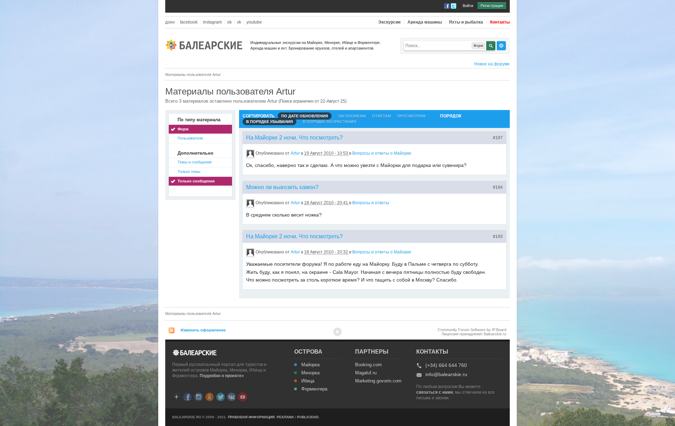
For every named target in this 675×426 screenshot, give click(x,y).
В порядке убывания (269, 122)
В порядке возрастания (329, 122)
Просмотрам (411, 116)
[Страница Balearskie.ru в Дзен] (176, 396)
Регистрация (492, 6)
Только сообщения (196, 181)
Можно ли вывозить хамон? (282, 187)
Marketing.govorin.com (378, 381)
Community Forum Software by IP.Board (472, 330)
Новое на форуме (492, 64)
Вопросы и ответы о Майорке (381, 153)
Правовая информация (251, 417)
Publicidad (308, 417)
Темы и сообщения (195, 162)
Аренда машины (424, 22)
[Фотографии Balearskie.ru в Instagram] (198, 396)
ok (229, 22)
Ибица (307, 381)
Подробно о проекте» (222, 375)
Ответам (381, 116)
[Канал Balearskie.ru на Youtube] (242, 396)
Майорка (310, 364)
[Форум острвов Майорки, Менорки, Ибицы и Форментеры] (206, 44)
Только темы (189, 171)
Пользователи (190, 138)
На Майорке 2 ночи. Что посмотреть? (294, 138)
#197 (498, 137)
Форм (183, 129)
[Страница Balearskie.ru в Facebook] (187, 396)
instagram (212, 22)
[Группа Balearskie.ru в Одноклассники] (209, 396)
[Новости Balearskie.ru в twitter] (220, 396)
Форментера (314, 389)
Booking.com (368, 364)
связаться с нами (434, 392)
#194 (498, 187)
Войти (468, 6)
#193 (498, 236)
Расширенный (501, 45)
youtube (254, 22)
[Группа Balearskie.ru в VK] (231, 396)
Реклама (285, 417)
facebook (189, 22)
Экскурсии (389, 22)
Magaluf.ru (366, 372)
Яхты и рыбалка (466, 22)
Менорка (310, 372)
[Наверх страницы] (337, 332)
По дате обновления (304, 116)
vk (239, 22)
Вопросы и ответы (370, 202)
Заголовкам (352, 116)
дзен (170, 22)
